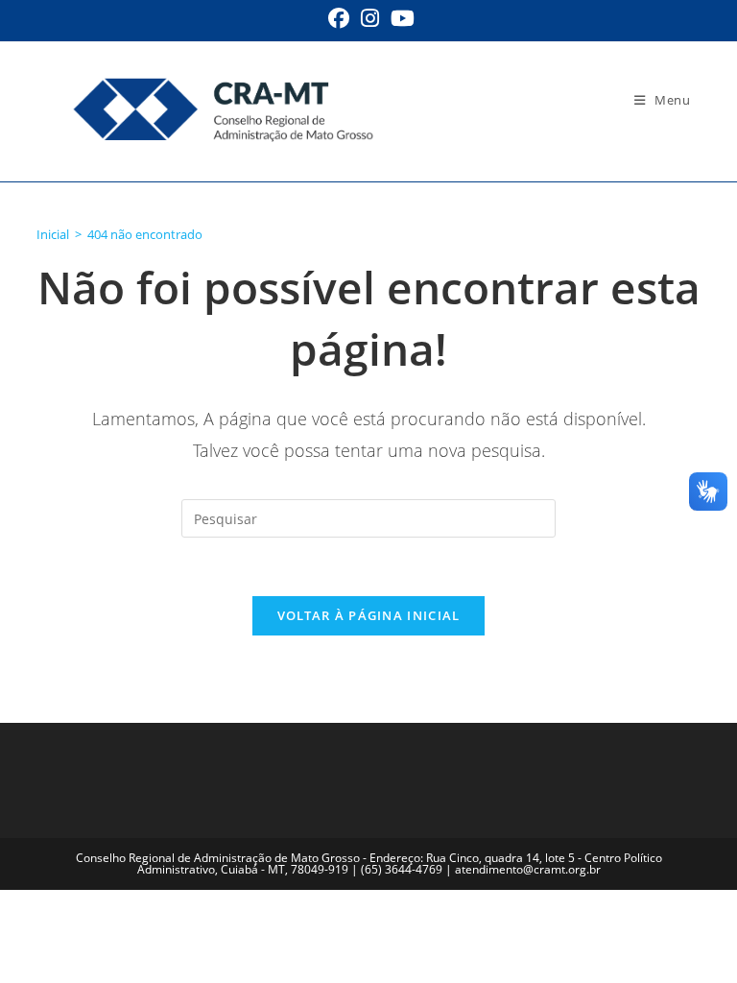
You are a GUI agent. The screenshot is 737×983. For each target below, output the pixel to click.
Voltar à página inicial (369, 615)
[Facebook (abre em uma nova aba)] (338, 18)
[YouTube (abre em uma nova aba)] (400, 18)
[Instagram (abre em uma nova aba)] (370, 18)
